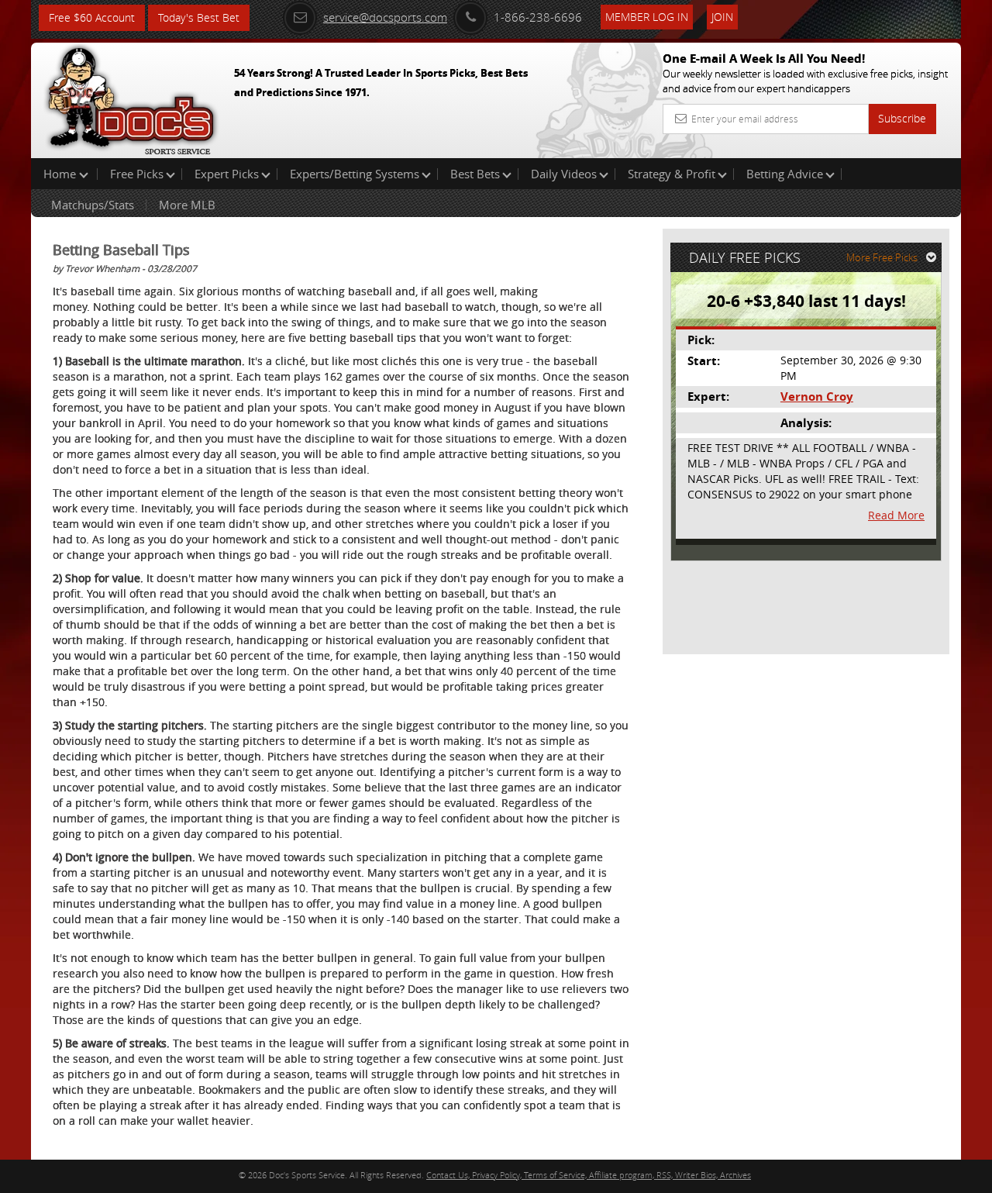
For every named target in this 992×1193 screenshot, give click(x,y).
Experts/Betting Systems (354, 173)
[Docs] (131, 97)
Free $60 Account (92, 17)
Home (61, 173)
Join (722, 16)
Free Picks (137, 173)
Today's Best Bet (198, 17)
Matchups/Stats (92, 204)
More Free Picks (882, 257)
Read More (896, 515)
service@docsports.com (385, 17)
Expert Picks (227, 173)
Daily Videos (564, 173)
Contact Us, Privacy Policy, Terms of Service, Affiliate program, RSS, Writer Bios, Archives (588, 1175)
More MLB (187, 204)
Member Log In (646, 16)
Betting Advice (784, 173)
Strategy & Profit (671, 173)
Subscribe (902, 118)
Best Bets (475, 173)
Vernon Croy (816, 396)
